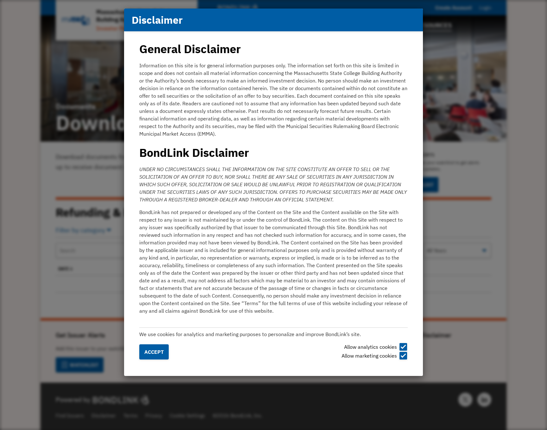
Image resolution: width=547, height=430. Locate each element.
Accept (154, 352)
